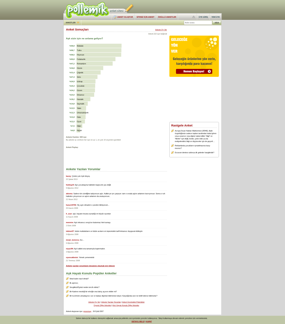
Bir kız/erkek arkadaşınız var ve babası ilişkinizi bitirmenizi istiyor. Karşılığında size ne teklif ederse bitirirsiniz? (113, 296)
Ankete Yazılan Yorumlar (111, 302)
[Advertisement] (183, 7)
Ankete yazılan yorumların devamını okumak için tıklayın (90, 266)
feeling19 (70, 185)
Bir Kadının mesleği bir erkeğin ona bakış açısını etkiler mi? (93, 292)
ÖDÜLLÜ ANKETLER (167, 17)
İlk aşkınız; (74, 283)
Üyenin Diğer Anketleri (102, 305)
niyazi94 (69, 249)
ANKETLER (71, 23)
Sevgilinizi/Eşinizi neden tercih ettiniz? (84, 287)
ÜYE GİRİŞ (203, 17)
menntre (69, 222)
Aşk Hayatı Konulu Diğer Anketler (126, 305)
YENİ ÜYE (215, 17)
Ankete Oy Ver (161, 30)
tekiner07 (70, 231)
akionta (69, 194)
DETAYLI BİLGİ (138, 322)
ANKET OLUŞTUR (125, 17)
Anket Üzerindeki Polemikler (133, 302)
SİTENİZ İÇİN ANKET (145, 17)
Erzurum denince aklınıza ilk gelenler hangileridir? (194, 153)
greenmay (87, 311)
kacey (68, 176)
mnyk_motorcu (72, 240)
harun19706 (71, 205)
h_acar (69, 214)
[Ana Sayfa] (193, 18)
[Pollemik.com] (86, 19)
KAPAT (149, 322)
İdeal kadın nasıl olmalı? (79, 279)
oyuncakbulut (72, 257)
